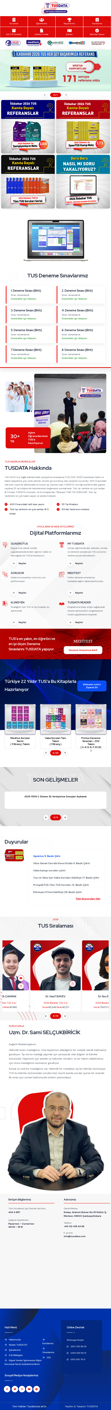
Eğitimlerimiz (41, 23)
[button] (44, 95)
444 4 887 (14, 1212)
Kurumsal (14, 23)
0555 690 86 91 (78, 1353)
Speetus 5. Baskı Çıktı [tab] (46, 856)
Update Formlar (42, 34)
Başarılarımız (69, 23)
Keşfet (22, 563)
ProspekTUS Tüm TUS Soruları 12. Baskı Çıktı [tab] (61, 885)
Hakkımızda (14, 1339)
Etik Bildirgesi (15, 1355)
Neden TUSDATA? (17, 1344)
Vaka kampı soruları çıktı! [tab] (49, 870)
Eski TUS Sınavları (14, 34)
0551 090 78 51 (77, 1359)
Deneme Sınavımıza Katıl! (83, 650)
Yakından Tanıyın (97, 34)
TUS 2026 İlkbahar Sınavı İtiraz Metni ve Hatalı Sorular (55, 796)
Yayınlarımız (97, 23)
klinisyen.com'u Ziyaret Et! (92, 686)
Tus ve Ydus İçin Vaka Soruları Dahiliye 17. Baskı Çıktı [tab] (66, 877)
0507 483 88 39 (78, 1346)
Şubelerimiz (14, 1349)
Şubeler (69, 34)
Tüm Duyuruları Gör (88, 898)
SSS (48, 1357)
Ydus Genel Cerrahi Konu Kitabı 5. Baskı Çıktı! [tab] (61, 863)
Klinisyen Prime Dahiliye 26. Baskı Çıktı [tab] (57, 892)
